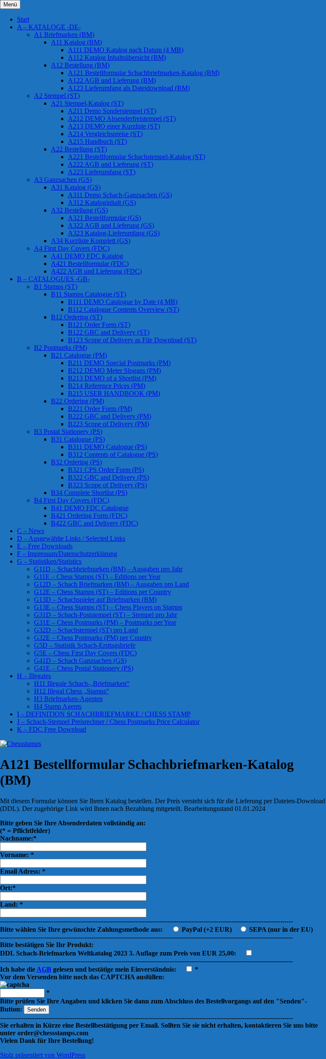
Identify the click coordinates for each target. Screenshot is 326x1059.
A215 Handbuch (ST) (97, 141)
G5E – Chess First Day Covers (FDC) (85, 653)
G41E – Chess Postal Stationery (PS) (83, 668)
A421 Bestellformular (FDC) (90, 263)
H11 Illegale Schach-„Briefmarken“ (81, 683)
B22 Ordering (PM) (77, 401)
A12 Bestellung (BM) (80, 65)
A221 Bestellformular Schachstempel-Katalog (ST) (136, 156)
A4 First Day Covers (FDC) (72, 248)
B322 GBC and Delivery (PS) (108, 477)
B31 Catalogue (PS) (78, 439)
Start (23, 19)
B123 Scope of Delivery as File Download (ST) (132, 340)
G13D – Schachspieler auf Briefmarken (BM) (95, 599)
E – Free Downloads (45, 546)
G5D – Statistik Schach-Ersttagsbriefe (84, 645)
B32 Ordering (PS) (76, 462)
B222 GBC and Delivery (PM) (109, 416)
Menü (10, 4)
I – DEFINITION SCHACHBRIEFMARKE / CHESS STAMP (104, 714)
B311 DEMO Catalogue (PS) (107, 446)
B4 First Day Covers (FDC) (71, 500)
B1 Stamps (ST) (55, 286)
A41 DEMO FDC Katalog (87, 256)
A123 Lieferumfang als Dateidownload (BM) (129, 88)
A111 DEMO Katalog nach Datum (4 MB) (125, 49)
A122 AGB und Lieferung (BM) (112, 80)
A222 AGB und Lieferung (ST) (110, 164)
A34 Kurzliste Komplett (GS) (90, 240)
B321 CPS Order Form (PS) (106, 469)
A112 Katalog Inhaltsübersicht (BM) (117, 57)
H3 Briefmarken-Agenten (68, 698)
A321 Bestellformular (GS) (104, 217)
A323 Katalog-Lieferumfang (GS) (114, 233)
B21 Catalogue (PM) (79, 355)
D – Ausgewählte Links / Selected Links (71, 538)
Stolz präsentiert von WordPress (42, 1055)
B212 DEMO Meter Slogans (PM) (114, 370)
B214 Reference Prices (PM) (106, 385)
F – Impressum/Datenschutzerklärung (67, 553)
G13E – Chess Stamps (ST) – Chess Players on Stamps (108, 607)
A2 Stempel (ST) (57, 95)
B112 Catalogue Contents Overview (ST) (123, 309)
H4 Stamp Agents (58, 706)
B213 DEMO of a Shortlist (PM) (112, 378)
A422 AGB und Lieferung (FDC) (96, 271)
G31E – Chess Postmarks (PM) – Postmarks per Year (105, 622)
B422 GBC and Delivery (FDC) (94, 523)
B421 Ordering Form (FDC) (89, 515)
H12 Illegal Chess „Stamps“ (71, 691)
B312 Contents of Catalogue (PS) (113, 454)
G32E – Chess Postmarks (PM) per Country (93, 637)
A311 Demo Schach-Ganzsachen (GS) (120, 194)
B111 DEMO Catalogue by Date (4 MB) (122, 301)
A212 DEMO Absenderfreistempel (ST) (122, 118)
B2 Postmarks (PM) (60, 347)
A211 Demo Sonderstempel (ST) (112, 111)
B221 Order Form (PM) (100, 408)
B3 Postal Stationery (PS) (68, 431)
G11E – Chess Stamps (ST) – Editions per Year (97, 576)
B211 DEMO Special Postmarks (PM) (119, 362)
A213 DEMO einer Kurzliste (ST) (114, 126)
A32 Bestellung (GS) (79, 210)
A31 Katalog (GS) (76, 187)
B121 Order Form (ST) (99, 324)
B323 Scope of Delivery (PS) (107, 485)
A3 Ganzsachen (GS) (63, 179)
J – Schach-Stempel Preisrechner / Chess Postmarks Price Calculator (108, 721)
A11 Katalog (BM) (76, 42)
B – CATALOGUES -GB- (53, 278)
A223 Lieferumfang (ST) (101, 172)
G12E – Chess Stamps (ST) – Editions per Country (102, 591)
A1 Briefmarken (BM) (64, 34)
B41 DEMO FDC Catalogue (90, 507)
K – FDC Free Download (51, 729)
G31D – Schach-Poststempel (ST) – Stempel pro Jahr (105, 614)
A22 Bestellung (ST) (79, 149)
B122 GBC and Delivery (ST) (108, 332)
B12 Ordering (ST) (76, 317)
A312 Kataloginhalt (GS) (102, 202)
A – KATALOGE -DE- (49, 27)
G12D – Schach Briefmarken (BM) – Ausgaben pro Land (111, 584)
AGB (44, 969)
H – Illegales (34, 675)
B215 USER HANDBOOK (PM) (114, 393)
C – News (30, 530)
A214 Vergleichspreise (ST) (105, 133)
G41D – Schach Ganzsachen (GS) (80, 660)
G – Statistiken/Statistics (49, 561)
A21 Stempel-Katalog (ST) (87, 103)
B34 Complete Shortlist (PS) (89, 492)
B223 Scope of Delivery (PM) (108, 424)
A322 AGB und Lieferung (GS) (111, 225)
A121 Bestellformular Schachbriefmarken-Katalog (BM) (143, 72)
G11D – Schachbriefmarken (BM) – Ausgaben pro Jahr (108, 569)
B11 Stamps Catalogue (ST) (88, 294)
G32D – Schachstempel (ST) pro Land (86, 630)
